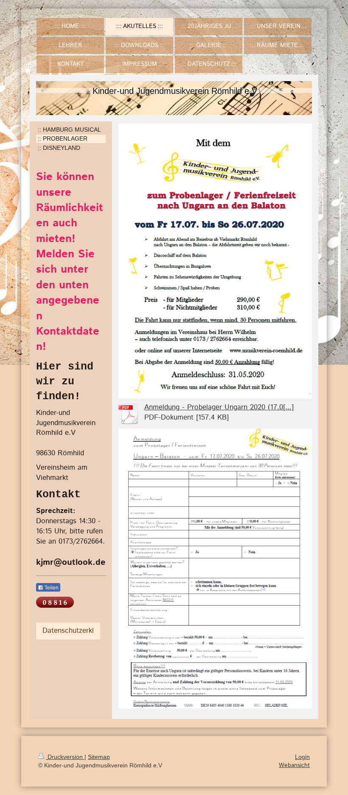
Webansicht (294, 765)
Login (302, 756)
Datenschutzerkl (68, 631)
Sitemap (99, 756)
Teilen (51, 588)
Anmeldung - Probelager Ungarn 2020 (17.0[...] (219, 407)
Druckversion (65, 756)
